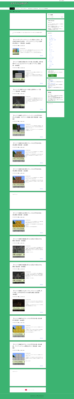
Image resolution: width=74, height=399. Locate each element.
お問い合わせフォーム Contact (52, 75)
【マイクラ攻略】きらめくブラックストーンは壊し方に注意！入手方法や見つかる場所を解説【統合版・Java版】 (27, 292)
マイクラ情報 (50, 61)
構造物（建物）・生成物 (52, 39)
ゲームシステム (51, 58)
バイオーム (50, 41)
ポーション (50, 55)
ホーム (11, 11)
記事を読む (41, 55)
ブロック (50, 54)
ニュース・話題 (51, 64)
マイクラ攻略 (15, 11)
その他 (49, 67)
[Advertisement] (28, 21)
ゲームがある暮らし (51, 80)
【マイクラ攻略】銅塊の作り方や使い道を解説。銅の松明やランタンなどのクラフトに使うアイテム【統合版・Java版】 (28, 63)
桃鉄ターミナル (50, 86)
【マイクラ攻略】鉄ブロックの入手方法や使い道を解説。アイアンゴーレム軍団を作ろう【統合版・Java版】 (27, 346)
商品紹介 (50, 65)
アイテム (50, 52)
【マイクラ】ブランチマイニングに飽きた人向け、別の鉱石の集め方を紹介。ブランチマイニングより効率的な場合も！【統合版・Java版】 (27, 41)
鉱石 (24, 45)
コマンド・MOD (51, 57)
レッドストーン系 (51, 51)
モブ (49, 48)
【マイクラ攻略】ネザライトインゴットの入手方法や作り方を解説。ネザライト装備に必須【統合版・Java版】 (27, 117)
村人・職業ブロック (52, 38)
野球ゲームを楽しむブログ (51, 83)
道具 (49, 45)
